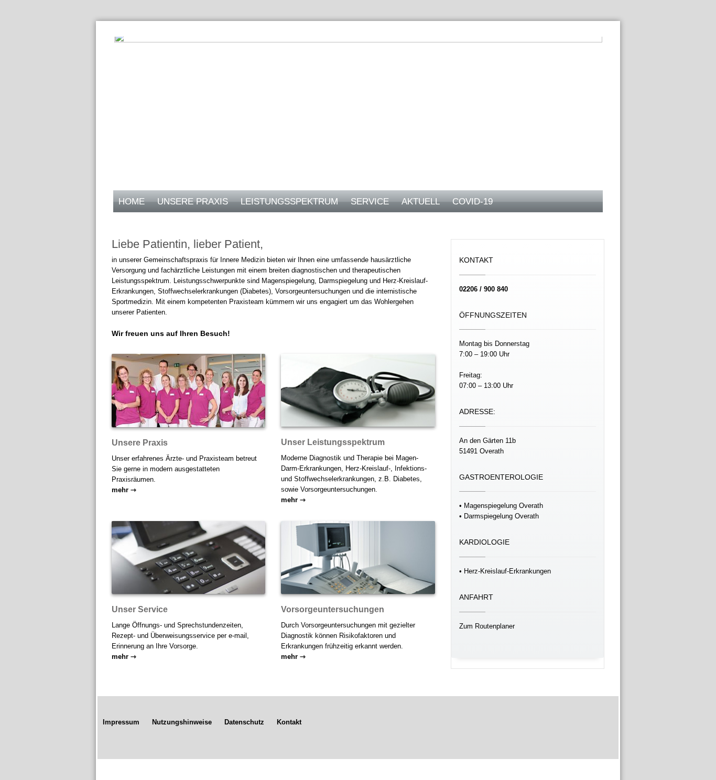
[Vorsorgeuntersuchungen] (358, 557)
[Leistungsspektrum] (358, 390)
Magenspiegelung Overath (503, 506)
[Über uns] (188, 390)
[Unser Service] (188, 557)
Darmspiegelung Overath (501, 516)
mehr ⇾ (124, 490)
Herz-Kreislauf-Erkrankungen (507, 571)
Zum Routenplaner (487, 626)
